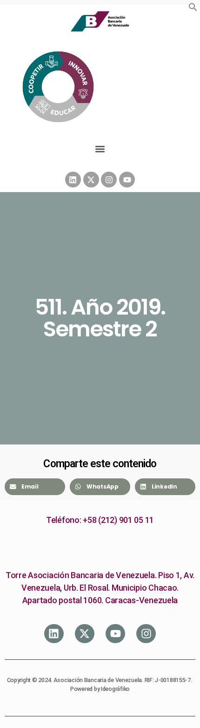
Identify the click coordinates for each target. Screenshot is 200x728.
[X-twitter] (91, 179)
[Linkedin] (73, 179)
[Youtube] (127, 179)
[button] (193, 7)
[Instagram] (109, 179)
